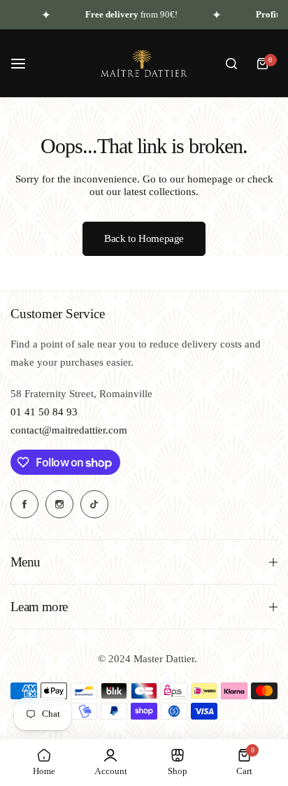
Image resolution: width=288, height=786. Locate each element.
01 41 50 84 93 (44, 411)
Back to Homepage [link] (144, 238)
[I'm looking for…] (231, 63)
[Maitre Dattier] (144, 63)
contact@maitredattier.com (68, 430)
